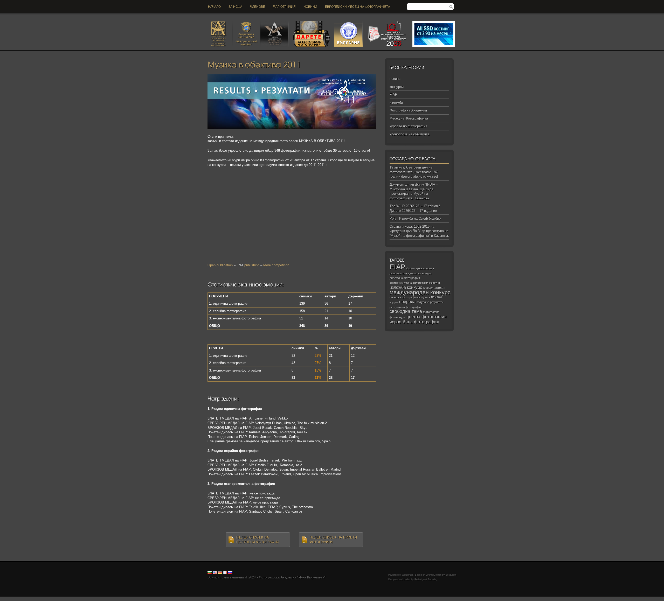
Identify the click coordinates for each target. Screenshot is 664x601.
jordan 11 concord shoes (105, 599)
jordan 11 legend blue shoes (65, 599)
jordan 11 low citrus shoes (403, 599)
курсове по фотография (408, 126)
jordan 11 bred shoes (254, 599)
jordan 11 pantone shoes (364, 599)
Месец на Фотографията (409, 118)
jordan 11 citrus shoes (180, 599)
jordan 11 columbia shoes (144, 599)
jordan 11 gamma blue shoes (21, 599)
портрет (394, 302)
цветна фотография (426, 316)
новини (310, 7)
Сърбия (410, 268)
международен (434, 288)
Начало (214, 7)
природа (407, 301)
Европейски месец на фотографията (357, 7)
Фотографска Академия (408, 110)
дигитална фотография (405, 277)
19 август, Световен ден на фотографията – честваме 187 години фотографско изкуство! (414, 171)
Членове (257, 7)
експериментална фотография (409, 282)
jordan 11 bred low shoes (289, 599)
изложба (398, 287)
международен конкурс (420, 292)
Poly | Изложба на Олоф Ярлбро (415, 218)
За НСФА (235, 7)
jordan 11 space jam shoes (218, 599)
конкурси (397, 87)
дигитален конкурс (419, 273)
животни (434, 282)
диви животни (398, 273)
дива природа (425, 268)
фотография (431, 311)
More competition (276, 265)
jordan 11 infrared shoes (327, 599)
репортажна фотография (405, 307)
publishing (251, 265)
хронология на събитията (409, 134)
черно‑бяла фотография (414, 321)
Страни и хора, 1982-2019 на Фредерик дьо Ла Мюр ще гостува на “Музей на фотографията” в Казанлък (419, 231)
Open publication (220, 265)
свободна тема (406, 311)
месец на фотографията (405, 297)
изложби (396, 102)
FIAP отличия (284, 7)
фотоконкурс (397, 317)
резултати (436, 302)
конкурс (414, 287)
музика (425, 297)
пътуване (423, 302)
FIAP (393, 94)
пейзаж (436, 297)
